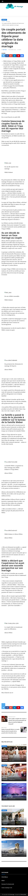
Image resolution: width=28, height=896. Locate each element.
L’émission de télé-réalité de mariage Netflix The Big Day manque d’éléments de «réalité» (13, 833)
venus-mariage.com (6, 887)
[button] (3, 1)
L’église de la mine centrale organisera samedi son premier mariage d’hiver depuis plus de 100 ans (14, 851)
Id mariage (12, 894)
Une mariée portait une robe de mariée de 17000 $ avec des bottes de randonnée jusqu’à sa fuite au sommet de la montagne (13, 819)
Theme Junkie (23, 894)
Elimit (2, 880)
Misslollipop (4, 877)
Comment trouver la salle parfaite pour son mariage (12, 796)
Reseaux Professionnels (7, 884)
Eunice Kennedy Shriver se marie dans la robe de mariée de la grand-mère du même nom (10, 731)
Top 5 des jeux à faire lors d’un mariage (11, 776)
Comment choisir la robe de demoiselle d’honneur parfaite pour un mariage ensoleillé (14, 756)
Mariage (4, 19)
